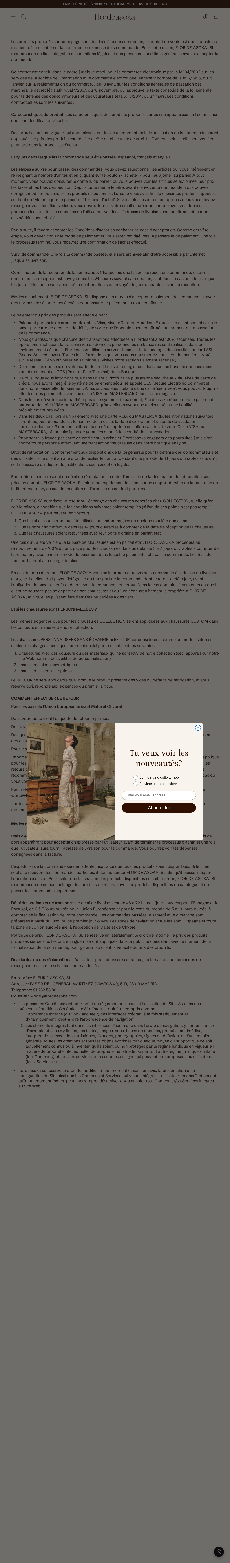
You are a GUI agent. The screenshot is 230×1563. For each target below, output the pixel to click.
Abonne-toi (159, 807)
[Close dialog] (198, 728)
